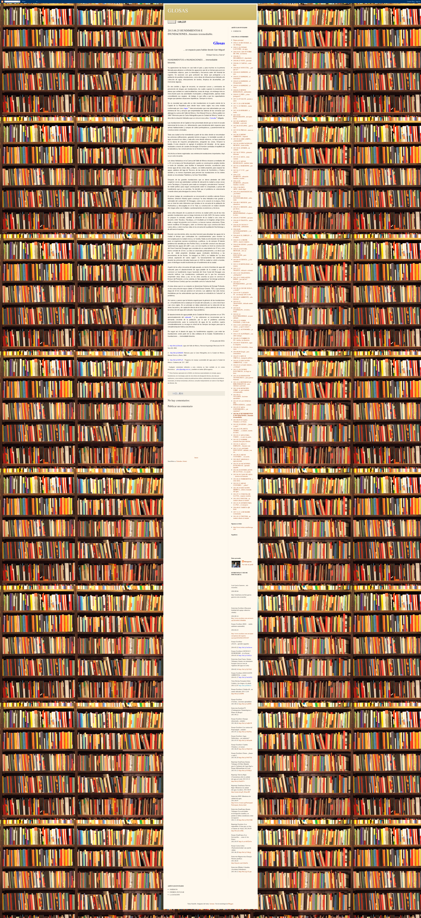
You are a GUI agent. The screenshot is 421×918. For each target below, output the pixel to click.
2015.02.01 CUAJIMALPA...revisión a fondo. (241, 310)
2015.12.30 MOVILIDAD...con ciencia (243, 265)
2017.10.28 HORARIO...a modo (241, 111)
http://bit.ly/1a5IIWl (237, 694)
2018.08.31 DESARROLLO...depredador (242, 57)
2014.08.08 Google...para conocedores (241, 353)
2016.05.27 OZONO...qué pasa (243, 218)
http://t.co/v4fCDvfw (245, 841)
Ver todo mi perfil (247, 564)
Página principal (238, 40)
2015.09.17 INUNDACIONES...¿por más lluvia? (242, 284)
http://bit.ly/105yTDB (245, 820)
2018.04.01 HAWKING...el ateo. (241, 73)
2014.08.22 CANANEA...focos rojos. (243, 348)
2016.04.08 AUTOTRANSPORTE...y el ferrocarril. (242, 231)
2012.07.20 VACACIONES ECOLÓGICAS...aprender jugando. (241, 465)
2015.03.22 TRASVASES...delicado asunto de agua (243, 303)
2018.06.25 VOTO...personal (242, 60)
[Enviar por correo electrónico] (174, 393)
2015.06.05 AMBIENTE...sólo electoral (243, 298)
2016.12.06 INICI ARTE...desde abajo (239, 188)
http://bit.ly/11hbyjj (245, 852)
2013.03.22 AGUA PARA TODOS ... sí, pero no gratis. (242, 436)
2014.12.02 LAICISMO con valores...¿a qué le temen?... (242, 326)
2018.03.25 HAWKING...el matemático (241, 77)
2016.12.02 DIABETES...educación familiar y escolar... (240, 176)
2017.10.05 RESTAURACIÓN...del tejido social (242, 117)
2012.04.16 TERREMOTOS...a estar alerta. (243, 480)
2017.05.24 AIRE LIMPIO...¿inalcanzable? (242, 140)
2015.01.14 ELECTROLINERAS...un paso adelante (243, 316)
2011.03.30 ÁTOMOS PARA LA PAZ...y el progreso (242, 504)
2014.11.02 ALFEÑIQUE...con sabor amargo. (243, 335)
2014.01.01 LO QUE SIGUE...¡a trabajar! (243, 366)
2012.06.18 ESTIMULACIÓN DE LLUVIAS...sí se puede (242, 471)
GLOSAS (178, 10)
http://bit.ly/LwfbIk (237, 831)
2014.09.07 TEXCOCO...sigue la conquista (242, 344)
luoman (212, 904)
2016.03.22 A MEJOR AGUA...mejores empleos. (241, 241)
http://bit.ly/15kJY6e (245, 732)
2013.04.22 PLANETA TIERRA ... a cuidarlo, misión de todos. (242, 430)
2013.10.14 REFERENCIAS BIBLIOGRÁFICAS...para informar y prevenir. (242, 384)
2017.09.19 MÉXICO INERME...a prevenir (240, 122)
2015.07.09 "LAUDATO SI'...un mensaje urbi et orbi (242, 293)
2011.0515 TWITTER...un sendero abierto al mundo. (241, 499)
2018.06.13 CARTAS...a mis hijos (242, 64)
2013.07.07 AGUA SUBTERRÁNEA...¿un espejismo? (240, 409)
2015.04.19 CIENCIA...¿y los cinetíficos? (242, 260)
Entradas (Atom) (182, 461)
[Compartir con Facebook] (180, 393)
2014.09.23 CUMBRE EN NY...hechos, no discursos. (241, 339)
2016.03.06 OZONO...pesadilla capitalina (243, 245)
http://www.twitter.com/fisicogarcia (243, 528)
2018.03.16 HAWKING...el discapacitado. (241, 82)
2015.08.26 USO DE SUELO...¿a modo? (243, 289)
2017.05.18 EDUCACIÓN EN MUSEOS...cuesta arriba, (242, 144)
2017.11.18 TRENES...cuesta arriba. (242, 107)
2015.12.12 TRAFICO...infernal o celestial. (243, 269)
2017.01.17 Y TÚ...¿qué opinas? (241, 171)
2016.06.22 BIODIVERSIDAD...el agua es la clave (243, 213)
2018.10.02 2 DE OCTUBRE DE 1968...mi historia (242, 53)
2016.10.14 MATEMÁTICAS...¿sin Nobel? (243, 193)
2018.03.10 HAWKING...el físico (241, 86)
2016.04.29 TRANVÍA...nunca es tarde (243, 221)
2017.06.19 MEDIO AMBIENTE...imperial (240, 135)
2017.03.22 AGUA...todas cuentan (241, 158)
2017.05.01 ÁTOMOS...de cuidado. (241, 149)
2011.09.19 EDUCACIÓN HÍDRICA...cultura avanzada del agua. (242, 490)
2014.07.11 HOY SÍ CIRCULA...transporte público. (243, 357)
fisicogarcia (248, 561)
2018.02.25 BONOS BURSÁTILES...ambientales (242, 91)
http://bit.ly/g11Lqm (245, 871)
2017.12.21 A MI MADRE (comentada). (241, 513)
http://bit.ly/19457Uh (245, 757)
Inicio (196, 458)
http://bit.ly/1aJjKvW (245, 723)
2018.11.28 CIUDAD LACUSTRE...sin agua (240, 48)
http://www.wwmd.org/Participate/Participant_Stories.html (242, 804)
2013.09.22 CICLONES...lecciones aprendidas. (240, 396)
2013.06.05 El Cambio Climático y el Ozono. (240, 421)
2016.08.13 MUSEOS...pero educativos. (242, 203)
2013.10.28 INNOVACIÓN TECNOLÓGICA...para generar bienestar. (243, 377)
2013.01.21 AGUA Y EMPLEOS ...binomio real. (242, 445)
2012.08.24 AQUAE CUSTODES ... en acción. (241, 456)
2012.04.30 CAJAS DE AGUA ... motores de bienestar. (242, 475)
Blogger (230, 904)
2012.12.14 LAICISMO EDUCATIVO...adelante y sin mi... (242, 450)
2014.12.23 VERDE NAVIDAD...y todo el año (241, 321)
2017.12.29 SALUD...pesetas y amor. (243, 100)
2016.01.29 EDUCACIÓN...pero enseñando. (239, 255)
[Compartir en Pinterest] (182, 393)
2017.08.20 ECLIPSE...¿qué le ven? (243, 127)
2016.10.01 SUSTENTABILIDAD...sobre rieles (242, 198)
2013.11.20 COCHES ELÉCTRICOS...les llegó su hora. (242, 371)
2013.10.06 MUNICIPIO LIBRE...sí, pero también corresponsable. (241, 390)
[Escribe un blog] (176, 393)
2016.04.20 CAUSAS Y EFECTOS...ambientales (241, 226)
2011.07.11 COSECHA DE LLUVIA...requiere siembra (242, 495)
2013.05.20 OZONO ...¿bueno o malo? (242, 425)
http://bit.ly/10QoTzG (245, 749)
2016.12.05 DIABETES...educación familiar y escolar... (240, 183)
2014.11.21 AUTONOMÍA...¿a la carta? (243, 330)
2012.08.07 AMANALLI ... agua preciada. (242, 460)
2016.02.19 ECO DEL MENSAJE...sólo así (240, 250)
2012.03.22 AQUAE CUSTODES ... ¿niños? (240, 484)
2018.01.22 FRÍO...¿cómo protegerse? (241, 95)
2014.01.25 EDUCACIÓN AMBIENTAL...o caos (241, 361)
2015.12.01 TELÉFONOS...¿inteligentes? (242, 274)
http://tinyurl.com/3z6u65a (239, 863)
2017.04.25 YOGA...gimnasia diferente (242, 153)
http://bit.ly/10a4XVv (238, 781)
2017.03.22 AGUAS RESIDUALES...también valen (243, 162)
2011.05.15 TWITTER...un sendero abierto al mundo (242, 517)
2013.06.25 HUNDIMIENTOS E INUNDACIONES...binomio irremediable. (243, 415)
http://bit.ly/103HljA (245, 770)
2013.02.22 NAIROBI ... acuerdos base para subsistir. (242, 440)
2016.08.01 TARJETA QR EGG (241, 508)
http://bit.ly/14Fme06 (245, 740)
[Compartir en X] (178, 393)
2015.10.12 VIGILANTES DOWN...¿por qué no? (241, 278)
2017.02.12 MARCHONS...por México (243, 167)
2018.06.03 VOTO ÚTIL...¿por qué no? (243, 69)
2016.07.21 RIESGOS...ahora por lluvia (242, 208)
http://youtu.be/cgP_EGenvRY (240, 792)
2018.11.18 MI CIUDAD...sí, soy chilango (242, 44)
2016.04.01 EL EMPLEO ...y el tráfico (242, 236)
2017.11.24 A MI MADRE (241, 103)
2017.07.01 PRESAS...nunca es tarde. (243, 131)
